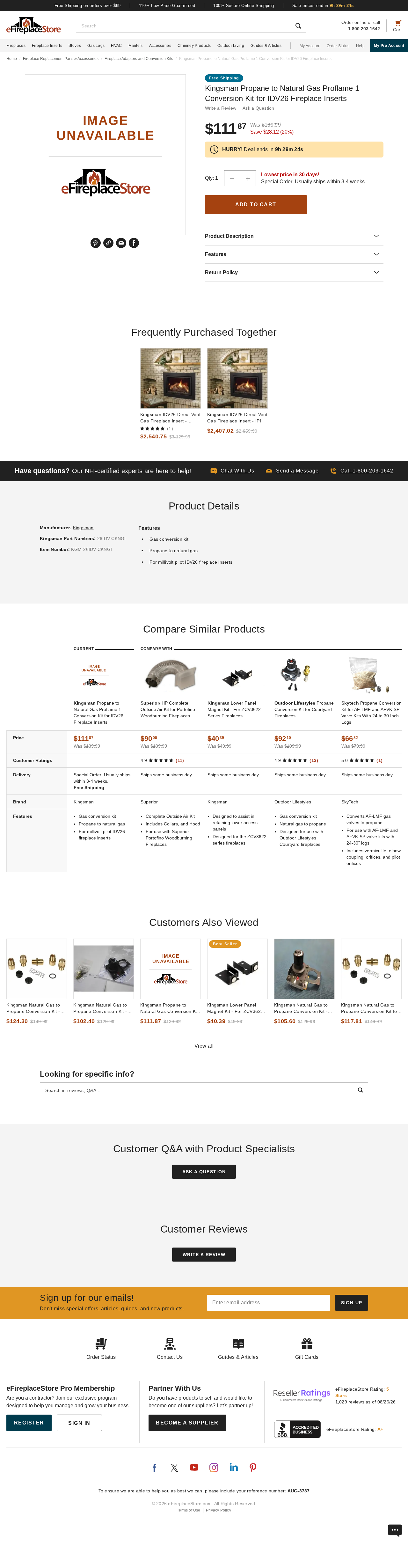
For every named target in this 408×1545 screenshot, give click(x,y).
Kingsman (83, 527)
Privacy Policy (218, 1510)
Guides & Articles (266, 45)
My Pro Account (389, 45)
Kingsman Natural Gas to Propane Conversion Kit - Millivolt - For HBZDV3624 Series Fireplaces (302, 1008)
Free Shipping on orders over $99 (88, 5)
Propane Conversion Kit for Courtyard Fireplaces (304, 709)
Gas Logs (96, 45)
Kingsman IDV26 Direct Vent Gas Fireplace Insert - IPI (237, 417)
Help (360, 46)
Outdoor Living (230, 45)
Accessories (160, 45)
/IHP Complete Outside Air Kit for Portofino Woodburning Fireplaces (168, 709)
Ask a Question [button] (258, 108)
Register (29, 1422)
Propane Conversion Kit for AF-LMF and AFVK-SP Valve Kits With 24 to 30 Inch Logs (371, 712)
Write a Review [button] (221, 108)
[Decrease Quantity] (232, 178)
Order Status (338, 46)
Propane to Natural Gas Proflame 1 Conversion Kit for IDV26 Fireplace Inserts (98, 712)
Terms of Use (188, 1510)
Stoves (75, 45)
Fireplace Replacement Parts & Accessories (60, 58)
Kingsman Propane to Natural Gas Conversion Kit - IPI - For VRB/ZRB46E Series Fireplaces (169, 1008)
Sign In (79, 1423)
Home (11, 58)
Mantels (135, 45)
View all (204, 1046)
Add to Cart (255, 204)
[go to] (170, 378)
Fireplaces (16, 45)
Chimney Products (194, 45)
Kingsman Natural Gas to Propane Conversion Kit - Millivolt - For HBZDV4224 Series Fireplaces (101, 1008)
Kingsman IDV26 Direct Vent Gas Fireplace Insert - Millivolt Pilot (170, 418)
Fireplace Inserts (47, 45)
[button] (292, 471)
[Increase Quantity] (248, 178)
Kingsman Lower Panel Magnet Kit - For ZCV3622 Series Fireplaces (235, 1008)
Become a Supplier (187, 1422)
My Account (310, 46)
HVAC (116, 45)
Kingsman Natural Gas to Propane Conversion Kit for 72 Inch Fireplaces (370, 1008)
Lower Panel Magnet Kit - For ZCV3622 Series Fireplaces (234, 709)
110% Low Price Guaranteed (167, 5)
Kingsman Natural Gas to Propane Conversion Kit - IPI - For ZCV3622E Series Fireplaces (34, 1008)
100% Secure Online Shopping (243, 5)
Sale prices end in (323, 5)
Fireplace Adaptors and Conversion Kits (139, 58)
